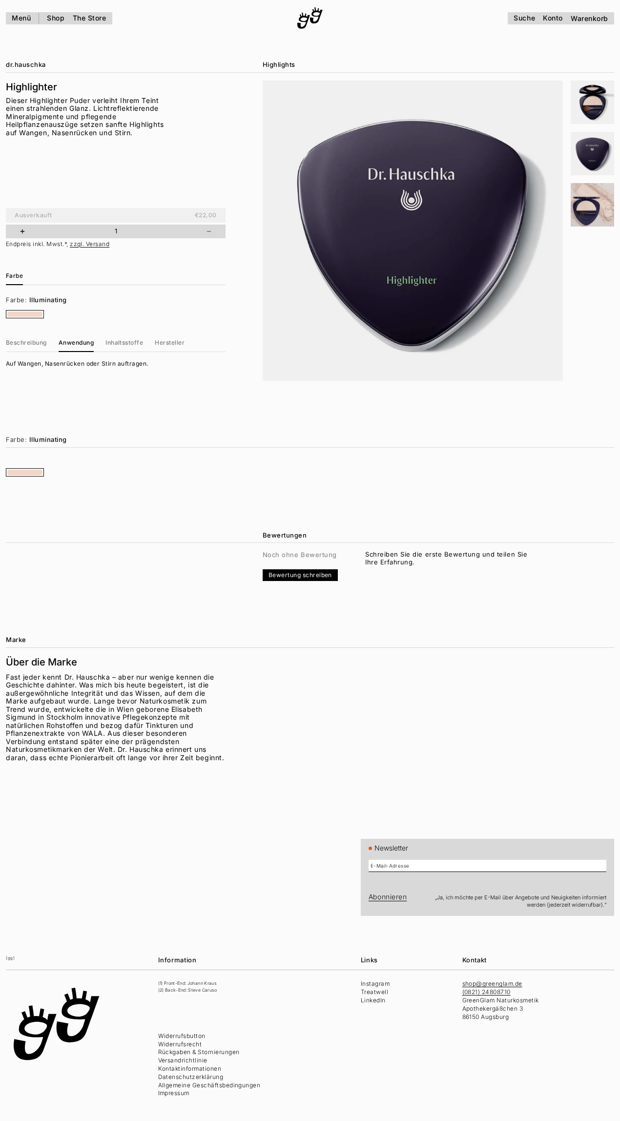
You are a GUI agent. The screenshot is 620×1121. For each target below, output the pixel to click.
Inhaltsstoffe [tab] (124, 342)
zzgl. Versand (89, 244)
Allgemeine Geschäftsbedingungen (209, 1085)
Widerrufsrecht (180, 1044)
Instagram (375, 983)
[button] (592, 102)
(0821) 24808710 (486, 992)
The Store (89, 18)
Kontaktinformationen (190, 1068)
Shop (55, 18)
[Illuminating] (25, 314)
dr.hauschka (26, 64)
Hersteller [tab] (170, 342)
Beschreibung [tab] (26, 342)
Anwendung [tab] (76, 342)
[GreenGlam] (310, 18)
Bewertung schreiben (300, 575)
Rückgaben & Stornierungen (199, 1052)
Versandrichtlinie (182, 1060)
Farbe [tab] (14, 275)
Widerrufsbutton (182, 1035)
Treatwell (374, 992)
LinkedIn (373, 1000)
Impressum (173, 1093)
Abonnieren (388, 897)
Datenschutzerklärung (191, 1076)
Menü (21, 18)
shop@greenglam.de (492, 983)
